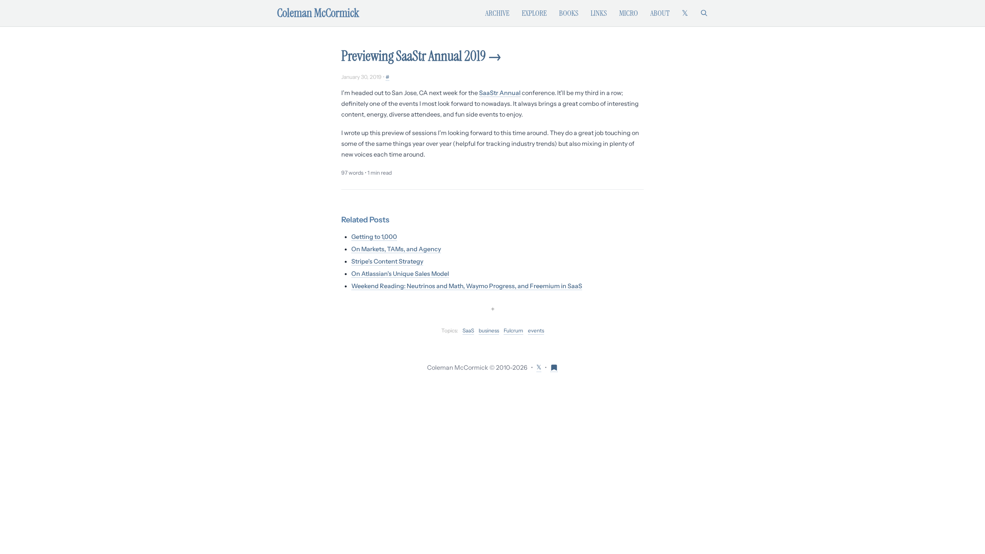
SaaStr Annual (500, 93)
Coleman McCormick (318, 13)
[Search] (704, 13)
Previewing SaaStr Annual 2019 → (421, 56)
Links (599, 13)
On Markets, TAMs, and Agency (396, 249)
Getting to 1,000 (374, 236)
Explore (534, 13)
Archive (497, 13)
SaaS (468, 330)
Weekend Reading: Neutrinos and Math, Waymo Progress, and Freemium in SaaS (466, 286)
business (489, 330)
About (659, 13)
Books (568, 13)
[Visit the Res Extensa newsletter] (554, 367)
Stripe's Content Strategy (387, 261)
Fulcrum (513, 330)
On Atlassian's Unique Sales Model (400, 273)
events (536, 330)
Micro (628, 13)
